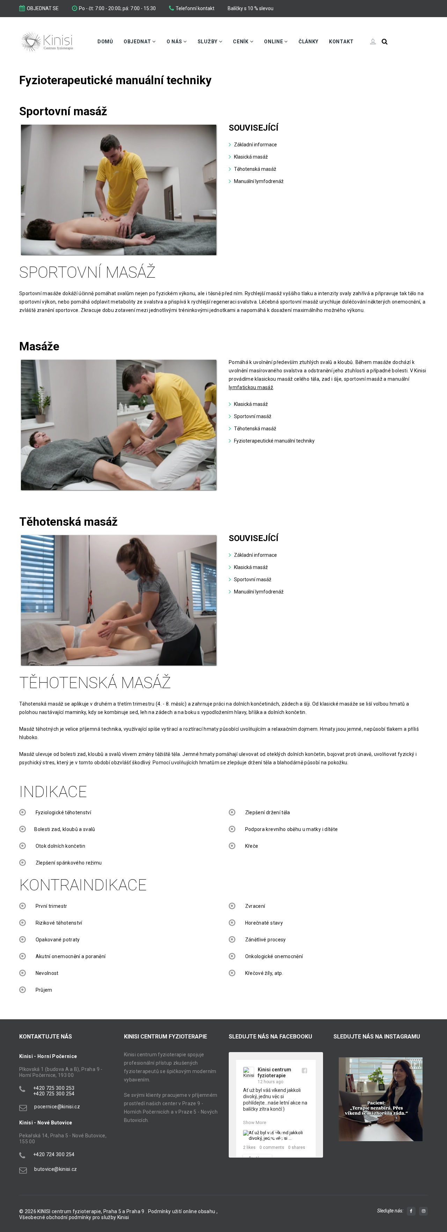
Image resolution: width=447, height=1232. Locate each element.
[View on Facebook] (304, 1070)
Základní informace (255, 144)
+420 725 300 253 (54, 1088)
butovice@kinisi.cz (55, 1169)
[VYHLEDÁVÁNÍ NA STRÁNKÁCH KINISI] (384, 41)
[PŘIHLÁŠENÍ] (367, 41)
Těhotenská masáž (255, 169)
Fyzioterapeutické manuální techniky (274, 441)
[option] (381, 1099)
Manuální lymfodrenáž (259, 181)
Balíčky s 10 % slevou (250, 8)
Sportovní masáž (252, 416)
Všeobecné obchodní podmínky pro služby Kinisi (74, 1217)
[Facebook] (411, 1211)
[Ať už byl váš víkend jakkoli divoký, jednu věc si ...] (276, 1135)
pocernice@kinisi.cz (57, 1106)
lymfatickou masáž (251, 387)
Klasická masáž (251, 157)
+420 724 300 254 (54, 1154)
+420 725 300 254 (54, 1093)
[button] (342, 1106)
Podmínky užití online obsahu (182, 1211)
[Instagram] (423, 1211)
